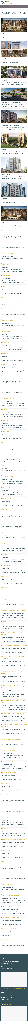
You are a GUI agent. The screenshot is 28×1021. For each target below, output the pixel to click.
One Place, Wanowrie (7, 764)
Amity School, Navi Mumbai (8, 943)
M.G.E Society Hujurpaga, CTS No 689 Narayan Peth (13, 705)
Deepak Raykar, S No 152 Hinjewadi (10, 742)
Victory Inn (4, 831)
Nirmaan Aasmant (6, 501)
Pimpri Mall (4, 289)
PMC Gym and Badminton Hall (8, 853)
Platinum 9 (4, 379)
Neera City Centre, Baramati (8, 775)
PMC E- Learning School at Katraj (9, 865)
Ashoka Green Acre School (8, 579)
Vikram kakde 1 (5, 345)
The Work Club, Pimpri (7, 786)
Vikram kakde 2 (5, 334)
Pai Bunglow (5, 267)
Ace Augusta (5, 557)
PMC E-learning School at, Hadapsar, (10, 898)
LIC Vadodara (5, 245)
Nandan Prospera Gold (7, 256)
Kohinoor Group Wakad (7, 401)
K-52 (3, 33)
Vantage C (4, 602)
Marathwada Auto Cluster (8, 798)
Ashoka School (5, 591)
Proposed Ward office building (9, 931)
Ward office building (6, 876)
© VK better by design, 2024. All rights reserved (13, 988)
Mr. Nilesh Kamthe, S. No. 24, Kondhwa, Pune (12, 716)
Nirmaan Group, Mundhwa (8, 753)
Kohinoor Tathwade (6, 390)
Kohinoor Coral (5, 412)
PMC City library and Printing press (10, 909)
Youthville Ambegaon (7, 323)
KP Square (4, 80)
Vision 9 (4, 535)
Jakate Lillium (5, 198)
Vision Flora (5, 524)
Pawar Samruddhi (6, 278)
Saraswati (4, 300)
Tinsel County (5, 356)
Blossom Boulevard (6, 174)
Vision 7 (4, 809)
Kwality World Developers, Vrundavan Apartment (13, 842)
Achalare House (5, 490)
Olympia (4, 624)
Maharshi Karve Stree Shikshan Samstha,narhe (13, 613)
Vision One (4, 58)
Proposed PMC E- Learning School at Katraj (12, 920)
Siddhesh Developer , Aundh (8, 367)
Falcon (3, 546)
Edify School (5, 423)
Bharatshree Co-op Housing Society (10, 125)
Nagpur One (5, 820)
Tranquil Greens (6, 446)
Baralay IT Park (5, 568)
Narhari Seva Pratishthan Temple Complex (11, 102)
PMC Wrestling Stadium (7, 887)
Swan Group (5, 312)
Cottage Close (5, 512)
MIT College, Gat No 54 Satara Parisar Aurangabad (13, 648)
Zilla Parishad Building (7, 479)
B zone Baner (5, 434)
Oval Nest (4, 468)
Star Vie (4, 149)
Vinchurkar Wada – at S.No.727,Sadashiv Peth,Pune (13, 637)
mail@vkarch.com (8, 970)
